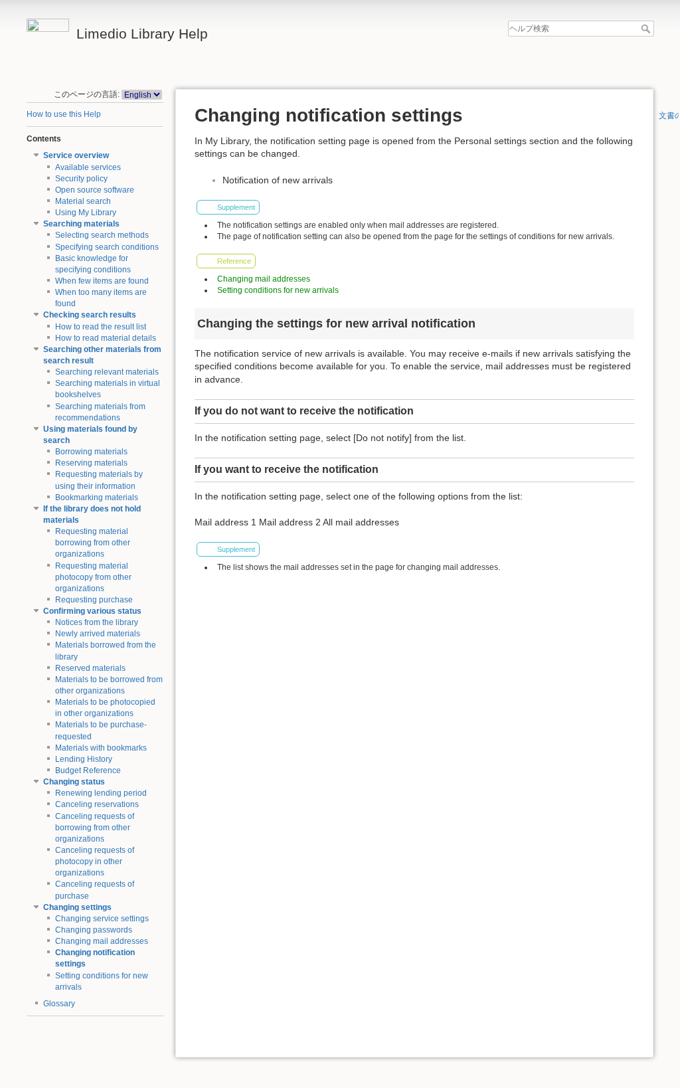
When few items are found (102, 281)
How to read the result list (100, 326)
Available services (88, 167)
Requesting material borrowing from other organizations (92, 543)
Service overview (76, 155)
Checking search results (89, 314)
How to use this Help (64, 114)
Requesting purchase (94, 599)
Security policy (81, 178)
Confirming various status (92, 611)
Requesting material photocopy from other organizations (93, 577)
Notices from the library (96, 622)
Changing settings (77, 907)
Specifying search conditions (107, 247)
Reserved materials (90, 668)
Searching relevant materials (107, 372)
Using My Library (85, 212)
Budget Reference (88, 770)
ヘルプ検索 (647, 28)
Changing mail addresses (101, 941)
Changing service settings (102, 918)
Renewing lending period (101, 793)
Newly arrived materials (97, 633)
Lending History (83, 759)
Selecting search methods (102, 235)
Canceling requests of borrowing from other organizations (94, 828)
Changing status (74, 781)
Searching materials (81, 223)
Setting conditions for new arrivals (278, 290)
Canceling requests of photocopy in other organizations (94, 861)
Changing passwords (93, 930)
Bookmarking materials (96, 497)
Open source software (94, 190)
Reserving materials (91, 463)
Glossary (59, 1003)
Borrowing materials (91, 451)
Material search (83, 201)
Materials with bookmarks (101, 748)
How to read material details (105, 338)
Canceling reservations (97, 804)
